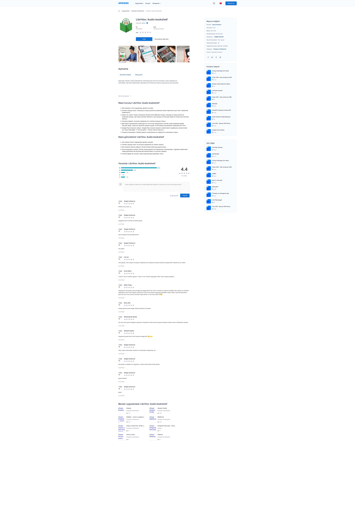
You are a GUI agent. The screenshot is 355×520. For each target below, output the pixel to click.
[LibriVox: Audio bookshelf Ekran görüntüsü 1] (127, 54)
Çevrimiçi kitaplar (125, 74)
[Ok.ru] (216, 57)
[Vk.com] (212, 57)
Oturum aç (231, 3)
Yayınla (184, 195)
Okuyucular (138, 74)
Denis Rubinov (216, 24)
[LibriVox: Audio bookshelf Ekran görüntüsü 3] (166, 54)
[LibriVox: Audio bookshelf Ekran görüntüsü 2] (147, 54)
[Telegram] (208, 57)
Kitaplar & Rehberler (219, 49)
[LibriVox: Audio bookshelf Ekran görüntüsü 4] (186, 54)
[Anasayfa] (123, 5)
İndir (144, 39)
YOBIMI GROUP (219, 37)
